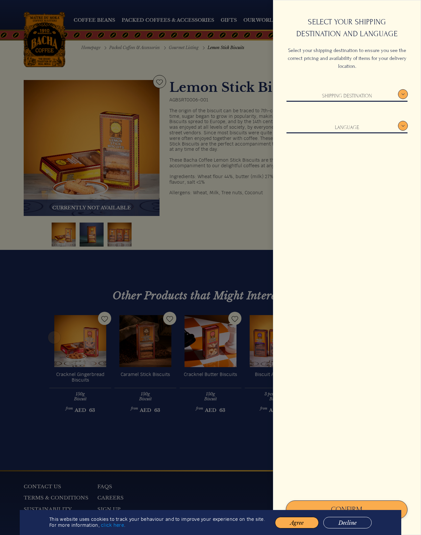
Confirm (346, 509)
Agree (297, 523)
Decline (347, 523)
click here (112, 525)
